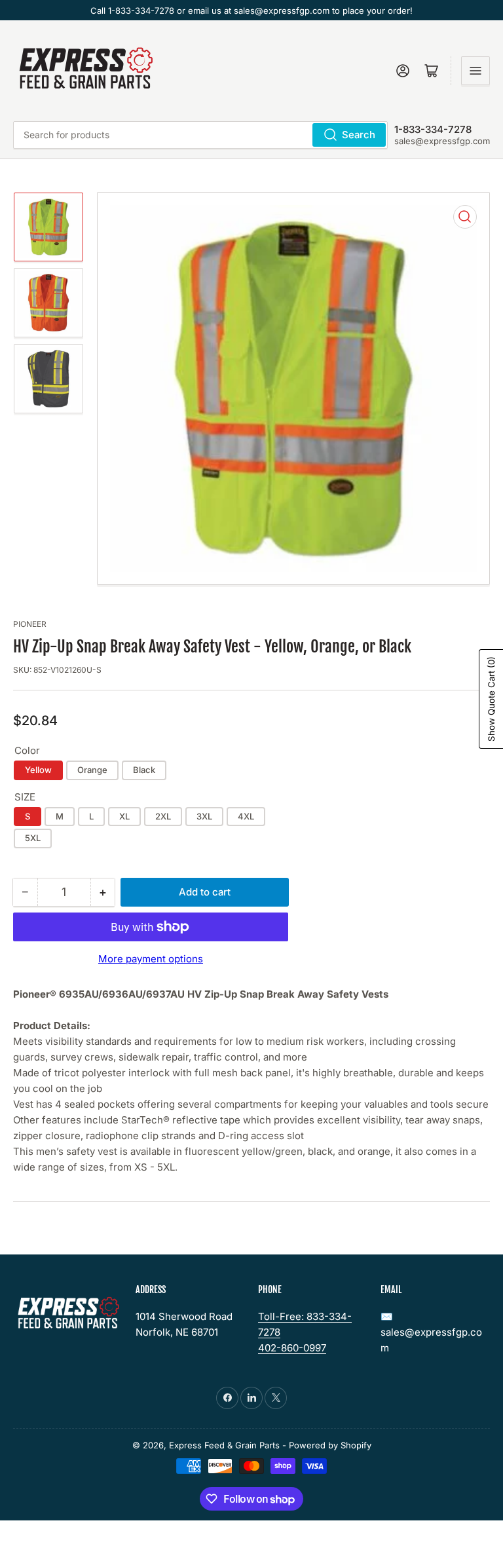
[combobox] (200, 135)
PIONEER (30, 624)
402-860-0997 (292, 1348)
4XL (246, 816)
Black (144, 769)
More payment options (150, 958)
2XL (163, 816)
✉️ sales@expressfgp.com (431, 1332)
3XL (204, 816)
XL (124, 816)
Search (358, 134)
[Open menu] (475, 70)
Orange (92, 769)
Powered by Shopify (330, 1445)
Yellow (38, 769)
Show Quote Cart (491, 699)
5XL (33, 838)
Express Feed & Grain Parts (224, 1445)
